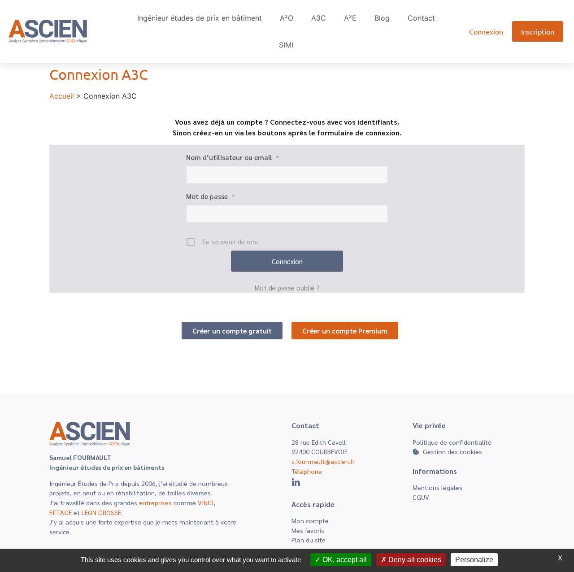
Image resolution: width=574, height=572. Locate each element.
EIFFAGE (60, 512)
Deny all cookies (414, 559)
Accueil (61, 95)
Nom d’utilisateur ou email (232, 157)
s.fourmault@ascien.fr (323, 461)
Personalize (474, 559)
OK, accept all (344, 559)
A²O (286, 17)
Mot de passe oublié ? (287, 287)
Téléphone (306, 471)
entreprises (155, 502)
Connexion (486, 31)
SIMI (286, 44)
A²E (350, 17)
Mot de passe (210, 196)
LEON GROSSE (101, 512)
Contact (421, 17)
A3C (318, 17)
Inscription (537, 31)
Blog (382, 17)
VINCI (205, 502)
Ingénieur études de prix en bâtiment (199, 17)
